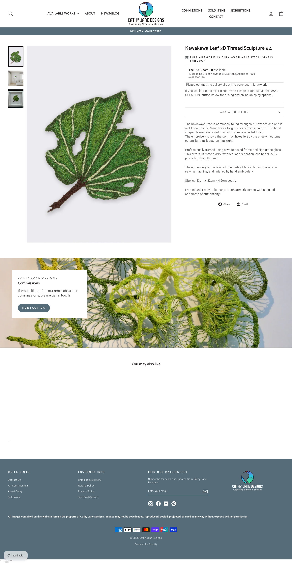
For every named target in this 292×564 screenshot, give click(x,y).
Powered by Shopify (146, 544)
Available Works (61, 13)
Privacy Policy (86, 491)
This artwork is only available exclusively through (232, 59)
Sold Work (14, 497)
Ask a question (234, 112)
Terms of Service (88, 497)
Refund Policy (86, 485)
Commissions (192, 10)
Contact (216, 16)
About (90, 13)
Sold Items (216, 10)
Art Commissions (18, 485)
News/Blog (110, 13)
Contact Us (34, 307)
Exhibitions (240, 10)
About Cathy (15, 491)
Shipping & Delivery (89, 479)
